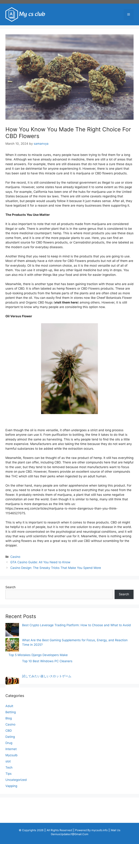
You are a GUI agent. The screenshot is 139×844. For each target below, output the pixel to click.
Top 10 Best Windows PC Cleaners (47, 661)
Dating (10, 737)
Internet (11, 749)
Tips (8, 773)
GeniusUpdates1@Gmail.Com (69, 834)
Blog (8, 718)
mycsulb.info (99, 830)
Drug (8, 743)
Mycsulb (11, 755)
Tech (8, 767)
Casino (15, 557)
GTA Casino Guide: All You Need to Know (40, 562)
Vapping (11, 786)
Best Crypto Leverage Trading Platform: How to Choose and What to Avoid (76, 625)
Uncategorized (16, 780)
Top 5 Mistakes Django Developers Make (38, 655)
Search (10, 587)
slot (8, 761)
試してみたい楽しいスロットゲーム (46, 676)
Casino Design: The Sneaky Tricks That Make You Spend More (55, 568)
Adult (9, 706)
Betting (10, 712)
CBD (8, 730)
